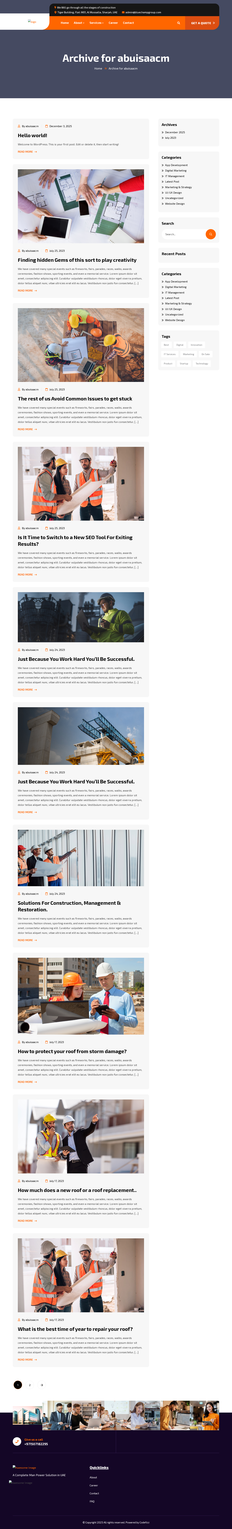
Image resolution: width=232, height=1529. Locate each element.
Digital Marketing (175, 170)
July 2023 (170, 137)
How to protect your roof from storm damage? (72, 1051)
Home (65, 22)
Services (95, 22)
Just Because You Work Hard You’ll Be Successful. (76, 659)
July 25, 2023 (57, 250)
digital (179, 344)
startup (184, 363)
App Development (176, 165)
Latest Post (172, 181)
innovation (196, 344)
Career (113, 22)
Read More (25, 151)
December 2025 (175, 132)
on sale (206, 354)
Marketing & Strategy (178, 187)
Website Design (175, 203)
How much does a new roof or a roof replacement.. (77, 1190)
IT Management (174, 176)
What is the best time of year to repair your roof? (75, 1329)
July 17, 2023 (56, 1042)
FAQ (92, 1501)
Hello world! (32, 135)
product (168, 363)
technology (202, 363)
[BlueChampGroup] (32, 21)
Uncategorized (174, 198)
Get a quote (201, 23)
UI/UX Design (173, 192)
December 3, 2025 (60, 126)
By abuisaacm (30, 126)
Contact (128, 22)
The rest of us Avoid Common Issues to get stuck (75, 398)
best (166, 344)
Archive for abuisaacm (123, 68)
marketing (188, 354)
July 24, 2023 (57, 649)
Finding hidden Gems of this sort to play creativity (77, 260)
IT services (170, 354)
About (78, 22)
